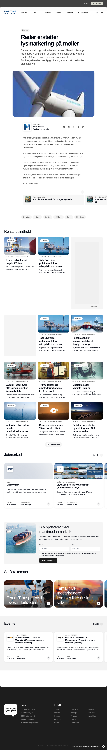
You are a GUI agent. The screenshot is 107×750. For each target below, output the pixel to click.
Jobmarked (75, 723)
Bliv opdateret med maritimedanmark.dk (87, 746)
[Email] (78, 127)
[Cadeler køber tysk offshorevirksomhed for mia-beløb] (20, 380)
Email (72, 545)
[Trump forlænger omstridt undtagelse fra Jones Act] (53, 380)
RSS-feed (91, 713)
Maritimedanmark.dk (41, 129)
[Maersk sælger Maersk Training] (87, 379)
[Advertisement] (87, 273)
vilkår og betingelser (84, 553)
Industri (57, 713)
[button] (82, 192)
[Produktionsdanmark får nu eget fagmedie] (53, 200)
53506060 (30, 719)
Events (73, 719)
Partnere (91, 709)
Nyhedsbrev (92, 716)
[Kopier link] (83, 127)
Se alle (96, 455)
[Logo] (10, 12)
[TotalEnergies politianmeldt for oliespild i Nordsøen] (53, 255)
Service (57, 716)
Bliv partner (97, 3)
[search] (97, 12)
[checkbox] (40, 554)
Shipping (57, 709)
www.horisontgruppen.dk (30, 723)
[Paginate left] (5, 485)
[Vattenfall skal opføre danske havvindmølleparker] (20, 420)
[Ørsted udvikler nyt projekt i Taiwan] (20, 254)
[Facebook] (64, 127)
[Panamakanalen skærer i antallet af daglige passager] (87, 333)
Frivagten (74, 716)
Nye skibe (74, 709)
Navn (41, 545)
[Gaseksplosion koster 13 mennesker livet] (53, 419)
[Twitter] (73, 127)
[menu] (102, 12)
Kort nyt (74, 713)
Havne (56, 723)
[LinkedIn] (68, 127)
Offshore (57, 719)
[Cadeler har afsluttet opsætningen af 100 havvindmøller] (87, 420)
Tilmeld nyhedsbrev (48, 560)
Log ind (85, 3)
